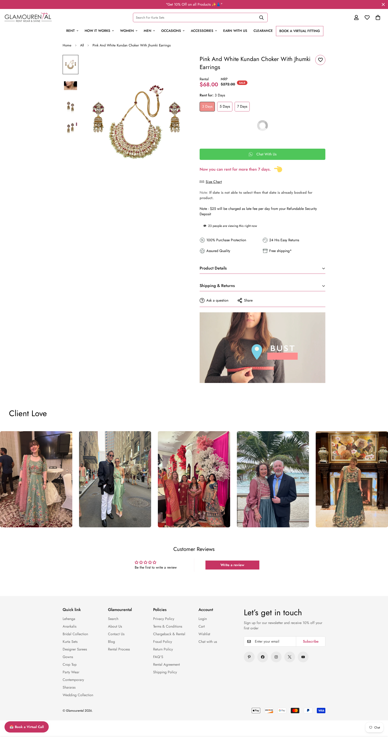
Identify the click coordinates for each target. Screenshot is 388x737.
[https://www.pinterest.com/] (249, 657)
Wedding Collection (78, 695)
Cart (201, 626)
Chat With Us (266, 154)
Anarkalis (69, 626)
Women (127, 30)
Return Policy (163, 649)
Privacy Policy (163, 618)
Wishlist (204, 634)
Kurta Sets (70, 641)
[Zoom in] (179, 64)
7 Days (242, 106)
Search (113, 618)
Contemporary (73, 679)
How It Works (97, 30)
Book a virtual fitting (299, 30)
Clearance (263, 30)
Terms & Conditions (167, 626)
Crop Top (70, 664)
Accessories (202, 30)
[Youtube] (303, 657)
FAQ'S (158, 656)
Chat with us (207, 641)
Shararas (69, 687)
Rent (70, 30)
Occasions (171, 30)
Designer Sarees (75, 649)
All (82, 45)
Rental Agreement (166, 664)
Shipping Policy (165, 672)
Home (67, 45)
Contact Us (116, 634)
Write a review (232, 564)
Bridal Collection (75, 634)
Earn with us (235, 30)
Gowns (68, 656)
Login (202, 618)
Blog (111, 641)
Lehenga (69, 618)
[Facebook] (262, 657)
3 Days (207, 106)
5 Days (225, 106)
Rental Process (119, 649)
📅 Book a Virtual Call (26, 726)
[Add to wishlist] (320, 60)
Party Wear (71, 672)
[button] (378, 17)
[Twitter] (289, 657)
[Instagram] (276, 657)
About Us (115, 626)
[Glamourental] (28, 17)
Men (147, 30)
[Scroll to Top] (375, 703)
